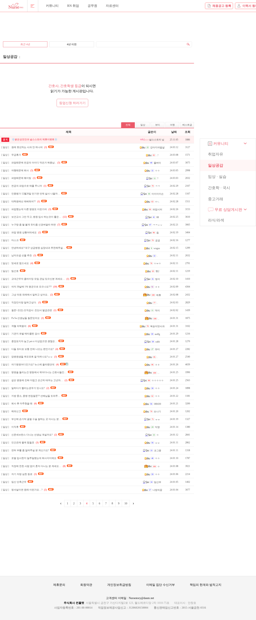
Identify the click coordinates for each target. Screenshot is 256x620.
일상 (142, 124)
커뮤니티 (52, 5)
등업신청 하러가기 (72, 103)
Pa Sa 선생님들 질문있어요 (27, 318)
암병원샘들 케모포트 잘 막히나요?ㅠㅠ (34, 356)
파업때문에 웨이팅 (23, 178)
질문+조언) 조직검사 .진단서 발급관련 (33, 310)
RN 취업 (73, 5)
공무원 (92, 5)
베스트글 (187, 124)
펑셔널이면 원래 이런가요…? (29, 489)
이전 (61, 503)
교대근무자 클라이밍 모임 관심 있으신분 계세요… (40, 278)
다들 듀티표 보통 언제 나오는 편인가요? (34, 349)
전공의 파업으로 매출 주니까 (28, 185)
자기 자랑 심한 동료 (24, 474)
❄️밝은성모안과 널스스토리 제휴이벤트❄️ (34, 139)
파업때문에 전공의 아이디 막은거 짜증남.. (35, 162)
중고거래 (215, 199)
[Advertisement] (97, 24)
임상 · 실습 (217, 176)
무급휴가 (16, 154)
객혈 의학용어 (21, 326)
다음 (133, 503)
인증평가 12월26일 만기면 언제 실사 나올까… (35, 193)
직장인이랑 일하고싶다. (26, 302)
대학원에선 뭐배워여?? (25, 201)
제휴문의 (59, 584)
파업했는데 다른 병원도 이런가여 (31, 209)
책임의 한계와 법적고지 (205, 584)
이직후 (15, 427)
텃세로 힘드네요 (22, 263)
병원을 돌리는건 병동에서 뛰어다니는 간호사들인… (39, 372)
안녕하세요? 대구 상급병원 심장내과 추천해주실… (38, 247)
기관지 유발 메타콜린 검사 (25, 333)
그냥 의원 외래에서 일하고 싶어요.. (32, 294)
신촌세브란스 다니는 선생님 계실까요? (34, 434)
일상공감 (215, 165)
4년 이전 (72, 44)
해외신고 (16, 411)
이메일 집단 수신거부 (160, 584)
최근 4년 (25, 44)
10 (125, 503)
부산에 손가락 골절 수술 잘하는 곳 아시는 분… (36, 419)
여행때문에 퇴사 (22, 170)
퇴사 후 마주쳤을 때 (24, 403)
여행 (172, 124)
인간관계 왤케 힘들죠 (25, 442)
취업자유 (215, 154)
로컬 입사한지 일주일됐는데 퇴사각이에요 (33, 458)
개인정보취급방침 (119, 584)
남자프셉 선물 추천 (23, 255)
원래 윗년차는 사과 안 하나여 (29, 147)
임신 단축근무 (18, 482)
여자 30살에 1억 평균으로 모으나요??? (34, 286)
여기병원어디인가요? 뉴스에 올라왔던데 (35, 364)
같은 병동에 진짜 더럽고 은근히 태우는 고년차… (39, 380)
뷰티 (157, 124)
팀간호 (15, 271)
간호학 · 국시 (219, 188)
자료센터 (112, 5)
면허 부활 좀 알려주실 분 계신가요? (30, 450)
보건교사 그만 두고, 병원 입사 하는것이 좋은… (39, 216)
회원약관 (86, 584)
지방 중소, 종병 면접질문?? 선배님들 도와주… (35, 396)
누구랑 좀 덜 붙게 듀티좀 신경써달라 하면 (35, 224)
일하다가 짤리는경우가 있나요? (30, 388)
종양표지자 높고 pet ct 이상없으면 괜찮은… (34, 341)
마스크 (15, 240)
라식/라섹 (216, 220)
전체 (128, 124)
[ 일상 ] (5, 147)
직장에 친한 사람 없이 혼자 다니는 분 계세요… (38, 466)
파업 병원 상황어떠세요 (26, 232)
